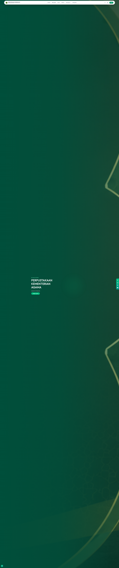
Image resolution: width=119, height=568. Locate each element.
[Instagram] (117, 282)
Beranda (49, 2)
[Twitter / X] (117, 285)
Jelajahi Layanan (35, 293)
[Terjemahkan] (105, 3)
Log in (111, 2)
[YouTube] (117, 287)
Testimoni (62, 2)
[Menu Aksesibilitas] (2, 566)
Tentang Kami (68, 2)
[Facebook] (117, 280)
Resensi (59, 2)
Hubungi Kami (74, 2)
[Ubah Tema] (108, 3)
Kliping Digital (54, 2)
